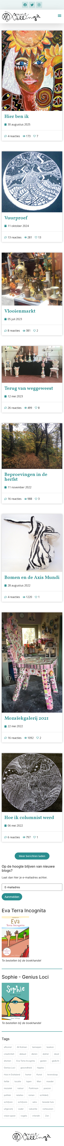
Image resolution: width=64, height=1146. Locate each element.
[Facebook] (25, 5)
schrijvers (22, 1102)
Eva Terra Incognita (25, 1060)
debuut (22, 1054)
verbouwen (47, 1109)
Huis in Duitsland (12, 1074)
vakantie (33, 1109)
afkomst (8, 1047)
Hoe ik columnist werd (29, 817)
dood (56, 1054)
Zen (47, 1115)
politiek (7, 1095)
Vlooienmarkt (19, 311)
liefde (6, 1081)
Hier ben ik (16, 116)
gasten (43, 1060)
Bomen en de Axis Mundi (32, 577)
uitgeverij (8, 1109)
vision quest (9, 1115)
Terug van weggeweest (28, 388)
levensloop (52, 1074)
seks (34, 1102)
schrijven (8, 1102)
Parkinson (33, 1088)
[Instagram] (39, 5)
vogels (24, 1115)
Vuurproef (15, 218)
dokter (46, 1054)
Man (39, 1081)
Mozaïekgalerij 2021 (26, 718)
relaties (19, 1095)
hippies (40, 1067)
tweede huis (48, 1102)
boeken (50, 1047)
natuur (20, 1088)
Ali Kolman (22, 1047)
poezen (47, 1088)
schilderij (44, 1095)
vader (21, 1109)
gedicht (55, 1060)
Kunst (39, 1074)
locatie (18, 1081)
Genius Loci (9, 1067)
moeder (50, 1081)
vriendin (36, 1115)
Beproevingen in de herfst (25, 477)
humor (28, 1074)
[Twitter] (32, 5)
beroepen (36, 1047)
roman (31, 1095)
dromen (7, 1060)
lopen (29, 1081)
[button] (59, 15)
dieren (34, 1054)
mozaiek (8, 1088)
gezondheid (26, 1067)
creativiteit (9, 1054)
